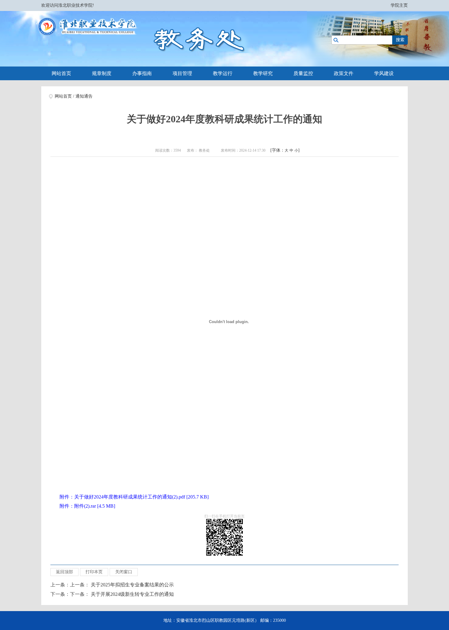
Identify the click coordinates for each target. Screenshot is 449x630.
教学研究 (263, 73)
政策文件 (343, 73)
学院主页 (399, 5)
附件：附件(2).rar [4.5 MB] (87, 506)
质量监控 (303, 73)
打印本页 (94, 572)
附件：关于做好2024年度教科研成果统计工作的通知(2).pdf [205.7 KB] (134, 496)
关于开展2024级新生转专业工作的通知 (132, 594)
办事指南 (142, 73)
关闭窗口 (123, 572)
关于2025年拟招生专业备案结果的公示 (132, 584)
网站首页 (61, 73)
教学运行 (222, 73)
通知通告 (84, 96)
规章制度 (101, 73)
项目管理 (182, 73)
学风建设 (384, 73)
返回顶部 (64, 572)
